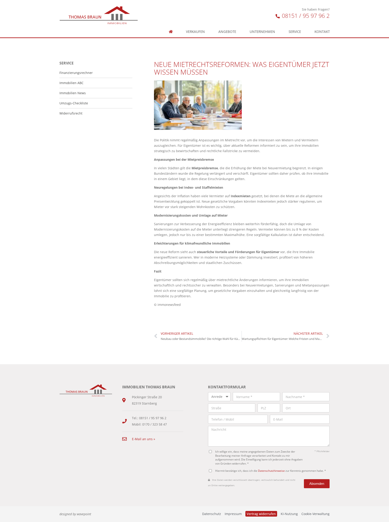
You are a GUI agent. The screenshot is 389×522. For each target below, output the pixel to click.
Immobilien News (72, 93)
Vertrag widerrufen (261, 514)
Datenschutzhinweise (271, 470)
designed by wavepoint (75, 514)
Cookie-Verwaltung (315, 514)
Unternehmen (262, 31)
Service (295, 31)
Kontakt (322, 31)
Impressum (233, 514)
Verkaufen (195, 31)
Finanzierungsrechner (76, 73)
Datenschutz (211, 514)
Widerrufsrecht (70, 113)
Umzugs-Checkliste (73, 103)
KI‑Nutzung (289, 514)
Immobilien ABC (71, 83)
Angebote (227, 31)
